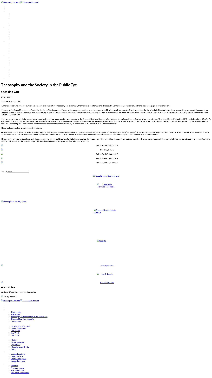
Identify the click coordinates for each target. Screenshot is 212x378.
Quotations (15, 48)
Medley (14, 44)
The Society (16, 13)
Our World (15, 34)
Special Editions (17, 74)
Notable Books (17, 46)
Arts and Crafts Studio (20, 76)
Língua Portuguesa (18, 62)
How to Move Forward (20, 30)
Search (4, 171)
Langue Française (18, 65)
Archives (9, 67)
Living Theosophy (18, 32)
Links (13, 53)
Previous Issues (17, 72)
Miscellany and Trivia (20, 51)
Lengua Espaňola (18, 57)
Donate (9, 79)
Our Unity (15, 39)
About (8, 9)
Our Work (15, 37)
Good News (16, 25)
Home (8, 6)
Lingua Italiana (17, 60)
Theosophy (15, 16)
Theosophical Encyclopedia (22, 23)
